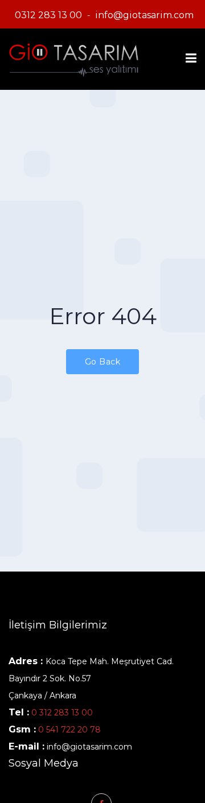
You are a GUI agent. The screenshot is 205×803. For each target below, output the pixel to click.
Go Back (103, 362)
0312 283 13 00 (48, 15)
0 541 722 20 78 (68, 730)
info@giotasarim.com (144, 15)
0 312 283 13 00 (62, 712)
